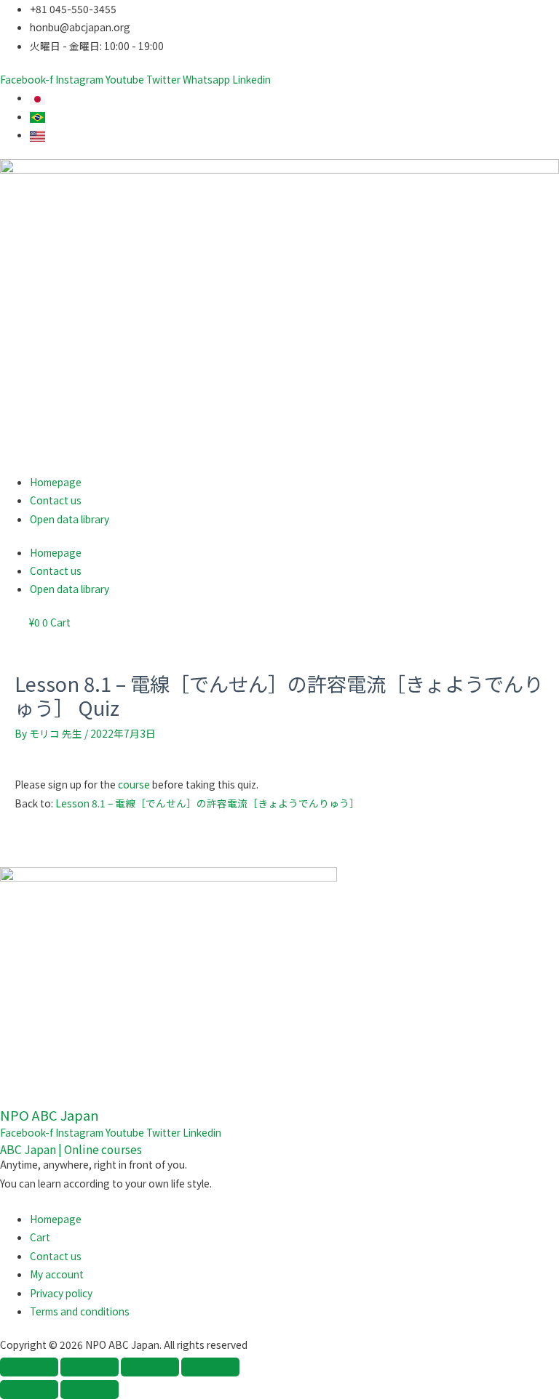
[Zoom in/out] (29, 1367)
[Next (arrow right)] (89, 1389)
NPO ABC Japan (49, 1114)
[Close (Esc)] (210, 1367)
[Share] (150, 1367)
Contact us (56, 500)
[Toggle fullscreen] (89, 1367)
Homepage (56, 482)
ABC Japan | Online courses (71, 1149)
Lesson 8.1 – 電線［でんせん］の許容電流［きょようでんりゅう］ (207, 803)
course (134, 784)
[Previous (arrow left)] (29, 1389)
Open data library (69, 519)
